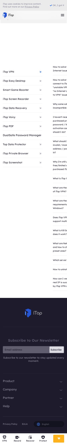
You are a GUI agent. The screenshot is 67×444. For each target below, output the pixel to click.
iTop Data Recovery (15, 108)
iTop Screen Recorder (16, 99)
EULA (25, 424)
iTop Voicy (9, 117)
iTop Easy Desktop (14, 80)
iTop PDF (8, 126)
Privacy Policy (10, 424)
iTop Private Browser (15, 153)
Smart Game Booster (16, 89)
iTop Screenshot (12, 162)
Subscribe (56, 349)
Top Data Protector (14, 144)
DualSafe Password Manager (22, 135)
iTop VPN (8, 71)
